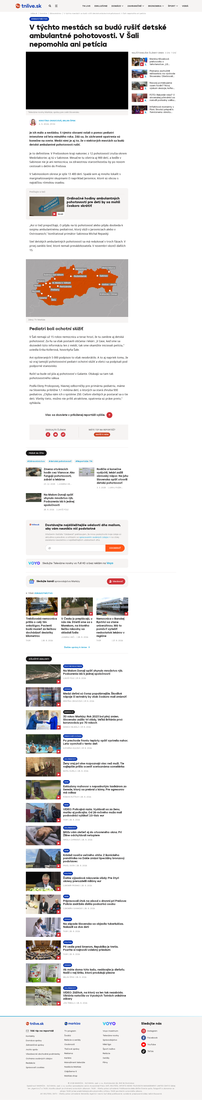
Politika (68, 874)
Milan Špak (69, 120)
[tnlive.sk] (28, 6)
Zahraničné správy (35, 1045)
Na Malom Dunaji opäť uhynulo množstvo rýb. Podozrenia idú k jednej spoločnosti (59, 500)
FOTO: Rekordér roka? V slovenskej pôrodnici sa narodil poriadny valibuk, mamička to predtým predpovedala (163, 98)
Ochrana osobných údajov (39, 1058)
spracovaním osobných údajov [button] (94, 537)
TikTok (150, 1051)
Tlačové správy (71, 1049)
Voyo (110, 563)
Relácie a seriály (72, 1040)
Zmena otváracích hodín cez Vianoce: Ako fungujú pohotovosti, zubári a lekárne (59, 474)
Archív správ (32, 1049)
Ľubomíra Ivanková (73, 908)
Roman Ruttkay (71, 797)
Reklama (68, 1053)
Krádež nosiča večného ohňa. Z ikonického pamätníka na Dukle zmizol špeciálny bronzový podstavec (94, 858)
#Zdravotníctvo (36, 461)
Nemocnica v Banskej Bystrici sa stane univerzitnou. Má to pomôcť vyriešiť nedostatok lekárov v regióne (110, 627)
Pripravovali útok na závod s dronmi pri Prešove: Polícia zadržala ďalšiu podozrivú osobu (94, 902)
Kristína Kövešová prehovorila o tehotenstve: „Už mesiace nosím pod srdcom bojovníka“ (160, 62)
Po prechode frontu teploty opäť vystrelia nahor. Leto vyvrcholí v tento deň (95, 742)
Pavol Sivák (69, 865)
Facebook (152, 1037)
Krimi (66, 782)
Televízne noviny (111, 1035)
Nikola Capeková (71, 840)
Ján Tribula (69, 1003)
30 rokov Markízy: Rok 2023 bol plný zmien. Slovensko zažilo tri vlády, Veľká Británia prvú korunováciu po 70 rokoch (92, 719)
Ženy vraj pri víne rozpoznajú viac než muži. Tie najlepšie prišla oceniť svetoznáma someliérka (93, 765)
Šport (171, 6)
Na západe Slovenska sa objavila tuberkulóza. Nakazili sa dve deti (93, 925)
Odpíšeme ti (70, 1071)
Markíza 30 (69, 712)
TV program (70, 1031)
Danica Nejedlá (71, 727)
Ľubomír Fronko (71, 885)
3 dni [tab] (167, 53)
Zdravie (67, 689)
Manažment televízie (74, 1062)
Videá (185, 6)
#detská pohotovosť (60, 461)
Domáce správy (34, 1040)
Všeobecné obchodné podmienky (43, 1054)
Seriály (106, 1058)
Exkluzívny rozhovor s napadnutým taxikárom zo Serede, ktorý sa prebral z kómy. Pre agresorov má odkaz (95, 789)
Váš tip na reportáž (42, 1031)
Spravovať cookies (35, 1067)
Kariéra (67, 1058)
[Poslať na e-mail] (55, 434)
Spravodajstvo (110, 1040)
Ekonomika (154, 6)
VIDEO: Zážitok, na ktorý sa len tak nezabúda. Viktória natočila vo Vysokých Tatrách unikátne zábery (94, 995)
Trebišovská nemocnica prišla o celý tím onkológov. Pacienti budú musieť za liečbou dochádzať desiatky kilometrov (41, 627)
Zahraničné (134, 6)
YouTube (151, 1044)
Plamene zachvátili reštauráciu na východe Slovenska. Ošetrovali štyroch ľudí (162, 74)
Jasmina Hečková (68, 637)
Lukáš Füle (68, 678)
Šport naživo (109, 1049)
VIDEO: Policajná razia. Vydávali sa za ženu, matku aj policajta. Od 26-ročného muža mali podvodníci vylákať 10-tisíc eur (92, 812)
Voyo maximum (110, 1031)
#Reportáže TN (84, 461)
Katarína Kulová (71, 748)
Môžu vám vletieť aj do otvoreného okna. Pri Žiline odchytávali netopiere (92, 834)
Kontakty (30, 1036)
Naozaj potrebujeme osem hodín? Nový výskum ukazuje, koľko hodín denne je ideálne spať (162, 86)
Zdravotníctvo (56, 13)
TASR (28, 640)
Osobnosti (69, 1044)
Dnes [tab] (161, 53)
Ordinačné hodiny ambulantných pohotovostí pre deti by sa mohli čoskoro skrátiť (93, 202)
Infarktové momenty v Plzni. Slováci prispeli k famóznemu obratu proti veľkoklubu (162, 109)
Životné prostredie (73, 666)
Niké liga (107, 1044)
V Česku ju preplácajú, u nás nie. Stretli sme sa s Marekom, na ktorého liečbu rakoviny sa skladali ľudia (76, 625)
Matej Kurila (69, 771)
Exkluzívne (100, 6)
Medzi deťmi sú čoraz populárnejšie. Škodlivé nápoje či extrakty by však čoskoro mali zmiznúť (95, 695)
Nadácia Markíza (72, 1067)
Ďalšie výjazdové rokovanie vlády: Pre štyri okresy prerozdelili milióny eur (91, 880)
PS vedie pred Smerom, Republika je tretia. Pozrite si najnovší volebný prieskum (90, 948)
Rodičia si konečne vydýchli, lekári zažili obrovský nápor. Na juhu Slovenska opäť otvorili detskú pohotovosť (112, 476)
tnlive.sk (34, 13)
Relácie (106, 1053)
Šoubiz (67, 1035)
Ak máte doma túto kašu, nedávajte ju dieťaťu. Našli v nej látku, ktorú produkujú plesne (94, 971)
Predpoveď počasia (72, 736)
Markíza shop (70, 1076)
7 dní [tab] (173, 53)
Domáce (116, 6)
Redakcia (30, 1063)
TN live (86, 6)
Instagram (152, 1031)
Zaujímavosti (70, 759)
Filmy (105, 1062)
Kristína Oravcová (50, 120)
